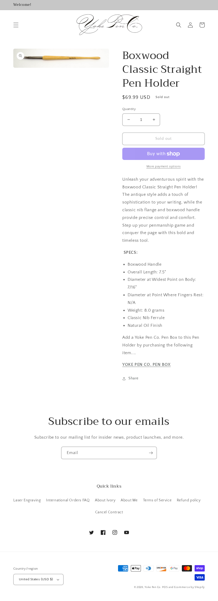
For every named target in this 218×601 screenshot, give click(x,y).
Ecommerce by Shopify (189, 587)
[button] (16, 25)
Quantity (129, 109)
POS (165, 587)
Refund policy (189, 500)
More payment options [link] (163, 166)
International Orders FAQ (68, 500)
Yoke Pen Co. (153, 587)
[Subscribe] (151, 453)
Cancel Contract (109, 512)
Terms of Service (157, 500)
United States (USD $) (36, 579)
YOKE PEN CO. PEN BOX (146, 364)
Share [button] (133, 378)
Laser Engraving (27, 500)
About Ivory (105, 500)
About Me (129, 500)
